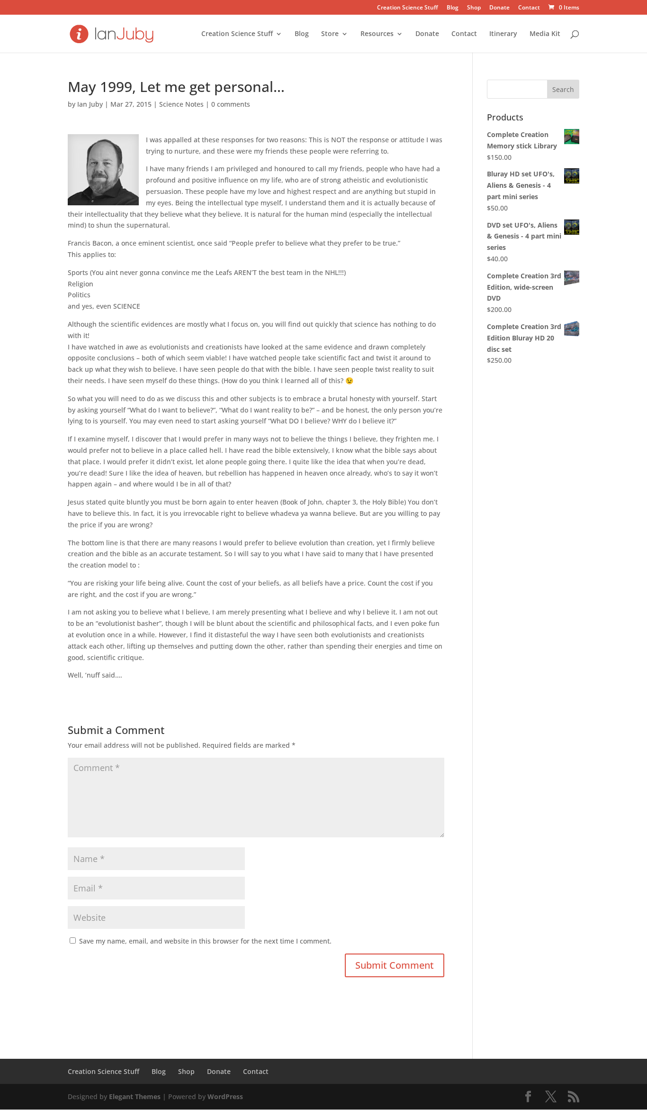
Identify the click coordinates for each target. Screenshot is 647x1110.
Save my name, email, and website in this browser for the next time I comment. (205, 940)
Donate (499, 8)
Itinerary (503, 34)
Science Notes (181, 104)
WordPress (225, 1096)
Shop (474, 8)
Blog (452, 8)
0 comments (230, 104)
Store (330, 34)
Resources (377, 34)
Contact (529, 8)
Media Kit (545, 34)
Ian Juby (90, 104)
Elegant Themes (135, 1096)
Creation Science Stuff (407, 8)
